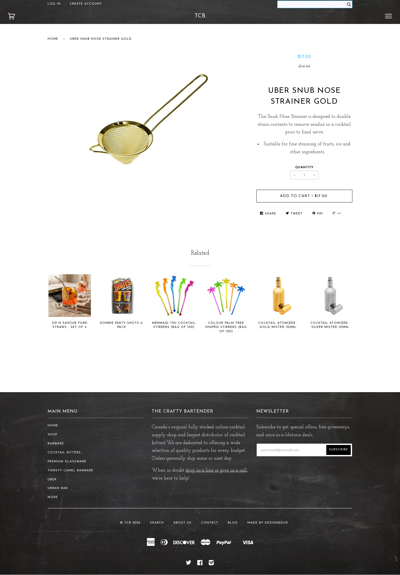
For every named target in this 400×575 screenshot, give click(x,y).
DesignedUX (276, 522)
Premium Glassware (67, 461)
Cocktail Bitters (64, 452)
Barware (56, 443)
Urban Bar (58, 488)
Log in (54, 3)
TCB (200, 16)
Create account (86, 3)
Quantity (304, 167)
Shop (52, 434)
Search (157, 522)
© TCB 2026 (130, 522)
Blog (233, 522)
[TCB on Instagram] (211, 563)
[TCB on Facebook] (200, 563)
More (53, 497)
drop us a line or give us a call (216, 470)
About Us (182, 522)
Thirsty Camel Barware (70, 470)
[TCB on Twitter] (189, 563)
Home (53, 39)
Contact (209, 522)
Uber (52, 479)
